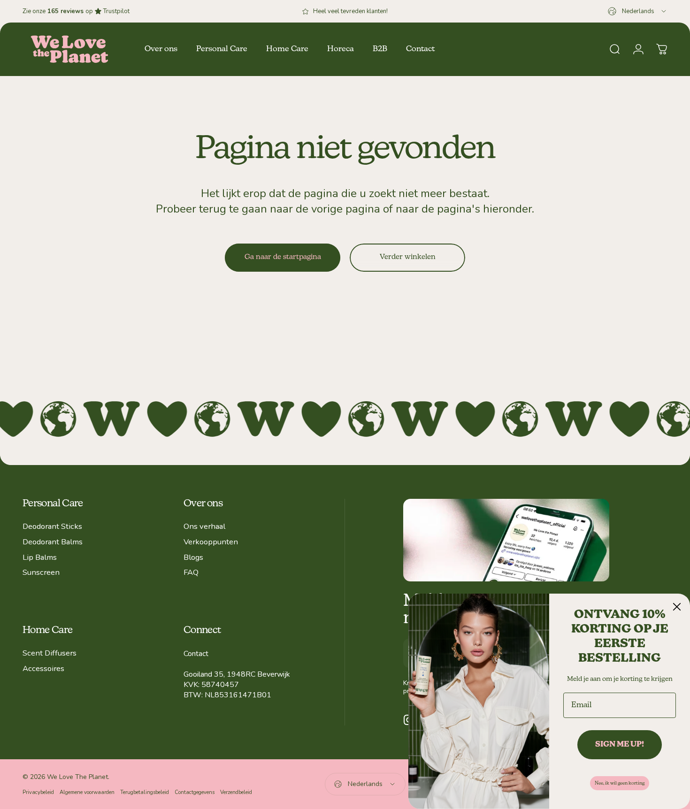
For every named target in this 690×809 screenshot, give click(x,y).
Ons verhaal (204, 527)
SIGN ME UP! (619, 744)
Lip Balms (40, 558)
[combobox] (637, 11)
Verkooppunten (211, 542)
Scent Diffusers (50, 653)
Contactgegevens (195, 792)
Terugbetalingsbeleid (144, 792)
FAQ (191, 573)
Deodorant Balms (53, 542)
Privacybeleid (38, 792)
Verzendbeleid (236, 792)
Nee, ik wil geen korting (619, 783)
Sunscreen (41, 573)
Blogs (193, 558)
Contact (196, 654)
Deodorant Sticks (52, 527)
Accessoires (43, 669)
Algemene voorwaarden (87, 792)
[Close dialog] (676, 606)
